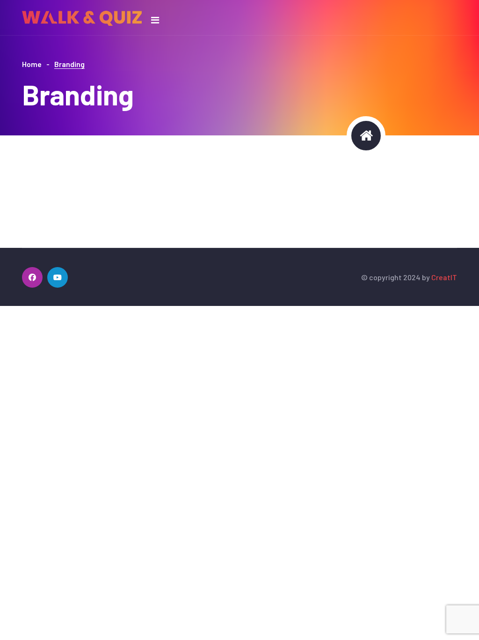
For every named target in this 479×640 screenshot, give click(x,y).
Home (32, 64)
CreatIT (444, 277)
